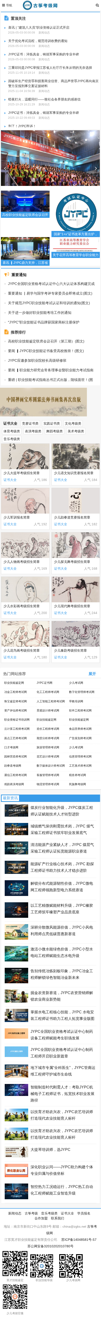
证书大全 (10, 423)
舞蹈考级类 (54, 431)
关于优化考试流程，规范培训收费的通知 (37, 41)
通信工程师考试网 (15, 775)
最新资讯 (10, 798)
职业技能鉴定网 (14, 682)
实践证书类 (51, 423)
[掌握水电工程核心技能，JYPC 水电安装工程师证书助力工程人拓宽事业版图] (16, 1021)
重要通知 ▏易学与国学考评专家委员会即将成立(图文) (50, 293)
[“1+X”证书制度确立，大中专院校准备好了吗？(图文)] (50, 168)
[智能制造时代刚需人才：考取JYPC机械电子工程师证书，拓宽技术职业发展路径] (16, 1095)
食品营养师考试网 (80, 728)
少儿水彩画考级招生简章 (23, 606)
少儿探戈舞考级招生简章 (72, 562)
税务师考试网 (77, 775)
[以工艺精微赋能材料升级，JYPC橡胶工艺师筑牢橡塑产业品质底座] (16, 916)
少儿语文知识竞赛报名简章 (73, 473)
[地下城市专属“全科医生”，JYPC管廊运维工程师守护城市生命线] (16, 1076)
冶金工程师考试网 (15, 692)
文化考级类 (73, 423)
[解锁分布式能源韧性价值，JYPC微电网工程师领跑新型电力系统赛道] (16, 895)
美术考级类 (76, 431)
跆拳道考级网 (12, 765)
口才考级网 (11, 747)
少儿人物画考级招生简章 (23, 562)
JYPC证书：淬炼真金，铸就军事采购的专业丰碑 (43, 54)
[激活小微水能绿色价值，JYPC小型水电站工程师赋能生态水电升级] (16, 960)
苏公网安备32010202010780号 (50, 1246)
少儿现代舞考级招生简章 (72, 606)
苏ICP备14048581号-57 (79, 1239)
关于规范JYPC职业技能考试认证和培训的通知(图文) (49, 303)
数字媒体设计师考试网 (51, 765)
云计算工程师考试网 (17, 728)
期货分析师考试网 (48, 738)
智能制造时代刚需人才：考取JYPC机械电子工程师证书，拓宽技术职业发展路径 (62, 1093)
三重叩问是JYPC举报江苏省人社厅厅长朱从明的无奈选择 (50, 67)
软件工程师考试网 (80, 710)
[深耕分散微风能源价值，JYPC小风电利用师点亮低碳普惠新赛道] (16, 938)
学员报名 (83, 1213)
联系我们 (57, 1218)
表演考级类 (33, 431)
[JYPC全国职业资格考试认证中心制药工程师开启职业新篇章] (16, 1056)
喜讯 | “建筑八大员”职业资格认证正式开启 (38, 27)
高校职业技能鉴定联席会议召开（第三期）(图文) (46, 341)
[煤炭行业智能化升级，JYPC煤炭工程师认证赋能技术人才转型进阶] (16, 815)
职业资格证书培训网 (17, 719)
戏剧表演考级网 (14, 784)
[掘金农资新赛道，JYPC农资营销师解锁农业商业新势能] (16, 1001)
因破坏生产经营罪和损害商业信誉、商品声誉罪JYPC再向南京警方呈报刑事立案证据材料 (53, 83)
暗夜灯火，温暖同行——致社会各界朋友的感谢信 (44, 99)
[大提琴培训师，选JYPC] (16, 1156)
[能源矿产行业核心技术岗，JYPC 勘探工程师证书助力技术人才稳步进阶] (16, 873)
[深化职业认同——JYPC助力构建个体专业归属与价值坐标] (16, 1176)
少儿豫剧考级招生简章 (71, 650)
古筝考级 (31, 1213)
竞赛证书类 (30, 423)
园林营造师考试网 (15, 756)
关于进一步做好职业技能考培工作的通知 (39, 313)
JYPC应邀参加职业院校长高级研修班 (37, 360)
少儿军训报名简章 (17, 517)
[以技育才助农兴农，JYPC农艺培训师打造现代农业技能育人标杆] (16, 1120)
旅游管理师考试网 (48, 747)
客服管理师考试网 (48, 775)
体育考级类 (12, 431)
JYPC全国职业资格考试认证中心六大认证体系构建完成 (51, 284)
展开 (92, 674)
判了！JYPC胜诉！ (22, 126)
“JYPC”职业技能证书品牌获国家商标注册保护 (43, 322)
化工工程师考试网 (48, 692)
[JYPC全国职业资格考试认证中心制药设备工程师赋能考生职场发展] (16, 1037)
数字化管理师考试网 (81, 692)
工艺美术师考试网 (80, 765)
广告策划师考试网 (80, 738)
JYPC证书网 (44, 682)
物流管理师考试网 (48, 784)
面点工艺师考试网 (15, 738)
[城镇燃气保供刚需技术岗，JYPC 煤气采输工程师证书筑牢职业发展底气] (16, 834)
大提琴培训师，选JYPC (50, 1150)
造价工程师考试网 (48, 728)
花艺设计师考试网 (48, 756)
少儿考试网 (76, 682)
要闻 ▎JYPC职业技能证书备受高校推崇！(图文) (46, 351)
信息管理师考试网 (80, 756)
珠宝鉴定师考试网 (15, 701)
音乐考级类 (12, 439)
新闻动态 (14, 1213)
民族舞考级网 (77, 784)
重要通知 (19, 275)
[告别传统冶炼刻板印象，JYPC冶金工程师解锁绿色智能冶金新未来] (16, 982)
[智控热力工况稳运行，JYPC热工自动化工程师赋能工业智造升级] (16, 1198)
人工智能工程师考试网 (51, 701)
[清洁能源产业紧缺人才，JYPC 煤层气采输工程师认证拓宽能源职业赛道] (16, 853)
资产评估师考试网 (15, 710)
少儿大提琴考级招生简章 (22, 473)
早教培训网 (76, 701)
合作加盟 (41, 1218)
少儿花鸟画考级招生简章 (22, 650)
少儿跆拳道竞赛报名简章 (72, 517)
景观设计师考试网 (48, 710)
